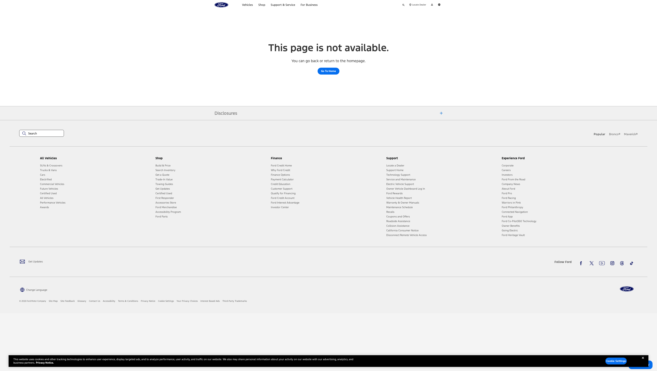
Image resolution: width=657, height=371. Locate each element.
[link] (53, 301)
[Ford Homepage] (627, 288)
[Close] (643, 360)
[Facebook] (582, 263)
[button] (211, 159)
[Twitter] (591, 263)
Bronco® (614, 134)
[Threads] (622, 263)
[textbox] (41, 133)
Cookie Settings (616, 361)
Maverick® (631, 134)
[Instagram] (612, 263)
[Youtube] (602, 263)
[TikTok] (632, 263)
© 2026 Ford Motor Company (32, 301)
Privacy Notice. (45, 362)
